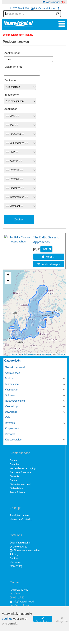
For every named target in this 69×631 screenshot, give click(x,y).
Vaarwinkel (60, 354)
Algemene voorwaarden (26, 550)
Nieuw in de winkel (15, 367)
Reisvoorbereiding (15, 400)
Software (10, 395)
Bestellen (15, 464)
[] (16, 566)
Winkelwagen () (55, 2)
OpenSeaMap (45, 354)
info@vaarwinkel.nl (44, 8)
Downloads (11, 412)
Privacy (14, 554)
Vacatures (15, 562)
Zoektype (10, 80)
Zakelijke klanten (19, 515)
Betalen (14, 480)
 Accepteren (42, 619)
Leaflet (14, 354)
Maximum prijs (13, 66)
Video (8, 417)
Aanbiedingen (12, 373)
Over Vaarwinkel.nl (20, 542)
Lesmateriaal (12, 384)
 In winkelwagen (48, 264)
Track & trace (17, 492)
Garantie (14, 476)
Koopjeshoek (12, 428)
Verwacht (10, 434)
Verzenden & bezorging (22, 468)
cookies (7, 618)
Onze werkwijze (18, 546)
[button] (8, 275)
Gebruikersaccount (20, 484)
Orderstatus (16, 488)
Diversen (10, 423)
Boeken (9, 378)
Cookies (14, 558)
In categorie (11, 94)
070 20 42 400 (20, 8)
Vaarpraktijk (11, 406)
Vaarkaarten (11, 389)
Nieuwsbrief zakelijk (21, 519)
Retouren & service (20, 472)
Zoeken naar (12, 52)
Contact (14, 460)
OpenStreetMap (28, 354)
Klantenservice (13, 439)
